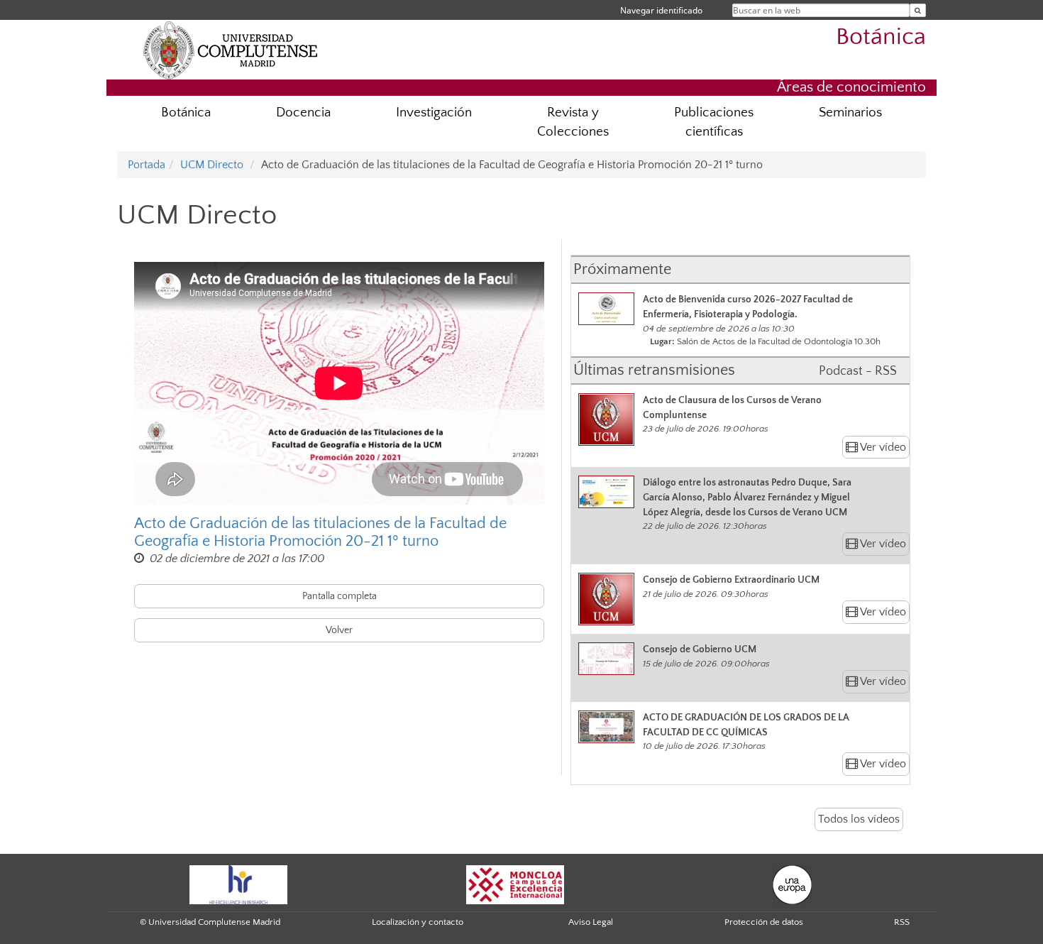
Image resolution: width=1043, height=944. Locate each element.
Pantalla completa (339, 596)
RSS (902, 922)
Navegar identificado (661, 10)
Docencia (303, 112)
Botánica (881, 37)
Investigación (434, 112)
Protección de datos (763, 922)
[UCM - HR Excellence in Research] (238, 883)
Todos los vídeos (859, 819)
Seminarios (850, 112)
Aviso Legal (590, 922)
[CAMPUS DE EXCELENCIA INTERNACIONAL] (515, 883)
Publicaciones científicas (714, 122)
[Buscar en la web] (918, 10)
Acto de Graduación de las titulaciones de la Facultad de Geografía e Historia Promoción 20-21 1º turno (320, 532)
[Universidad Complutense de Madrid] (230, 49)
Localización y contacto (417, 922)
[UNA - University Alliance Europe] (792, 883)
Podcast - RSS (858, 371)
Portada (146, 164)
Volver (339, 630)
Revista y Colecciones (573, 122)
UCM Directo (211, 164)
